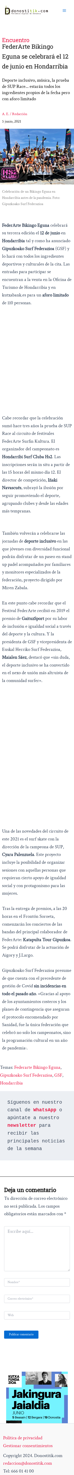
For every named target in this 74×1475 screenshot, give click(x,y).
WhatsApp (44, 1110)
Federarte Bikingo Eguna (37, 1067)
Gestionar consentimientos (28, 1446)
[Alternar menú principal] (64, 10)
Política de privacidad (22, 1438)
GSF (58, 1075)
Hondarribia (11, 1083)
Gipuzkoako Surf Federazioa (26, 1075)
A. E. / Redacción (14, 114)
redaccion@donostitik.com (27, 1463)
